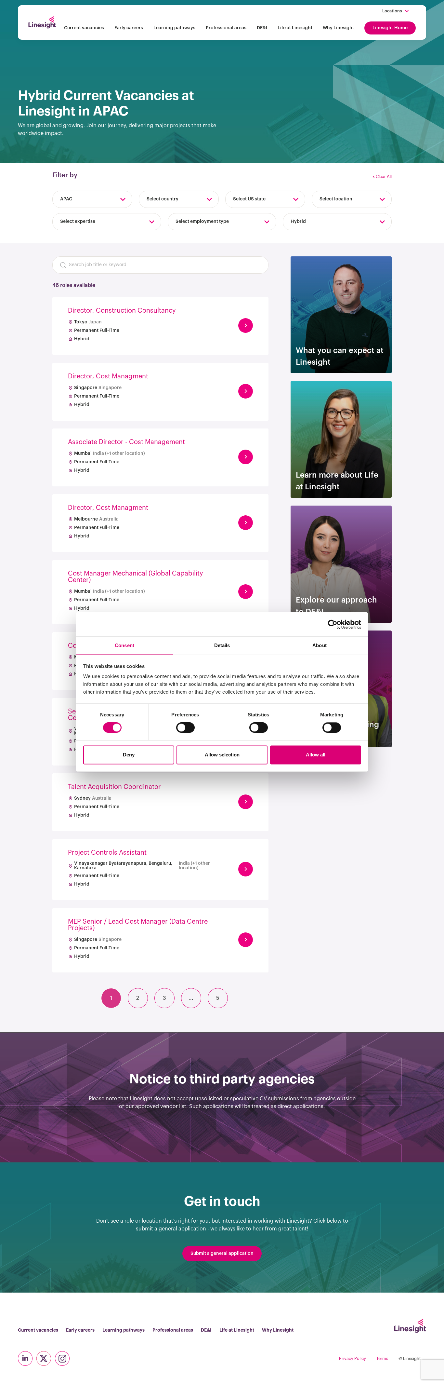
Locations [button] (392, 11)
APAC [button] (66, 199)
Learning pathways (174, 28)
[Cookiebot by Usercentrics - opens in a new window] (332, 624)
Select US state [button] (249, 199)
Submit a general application (222, 1253)
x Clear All (382, 176)
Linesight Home (390, 28)
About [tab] (319, 645)
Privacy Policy (352, 1358)
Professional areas (226, 28)
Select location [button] (336, 199)
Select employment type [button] (202, 221)
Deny (129, 754)
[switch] (185, 728)
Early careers (128, 28)
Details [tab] (222, 645)
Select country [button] (162, 199)
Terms (382, 1358)
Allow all (315, 754)
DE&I (262, 28)
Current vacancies (84, 28)
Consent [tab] (124, 645)
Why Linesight (338, 28)
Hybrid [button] (298, 221)
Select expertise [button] (77, 221)
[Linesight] (42, 22)
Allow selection (222, 754)
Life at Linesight (295, 28)
